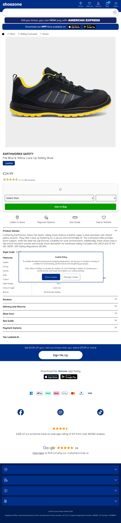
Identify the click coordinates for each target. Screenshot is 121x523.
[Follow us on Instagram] (60, 412)
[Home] (3, 34)
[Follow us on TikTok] (100, 412)
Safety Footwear (28, 34)
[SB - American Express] (60, 22)
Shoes (46, 34)
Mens (12, 34)
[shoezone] (12, 4)
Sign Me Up (60, 355)
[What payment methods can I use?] (60, 393)
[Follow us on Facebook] (20, 412)
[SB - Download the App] (60, 27)
